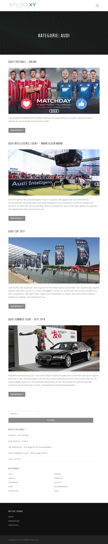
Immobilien (13, 482)
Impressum (13, 525)
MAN (10, 486)
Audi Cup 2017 (16, 231)
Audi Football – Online (22, 62)
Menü (97, 5)
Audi (10, 474)
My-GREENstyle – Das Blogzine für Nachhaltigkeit (30, 447)
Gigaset (11, 478)
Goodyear (58, 478)
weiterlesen (15, 130)
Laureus (57, 482)
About (11, 516)
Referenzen (13, 490)
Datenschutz (13, 521)
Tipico (56, 490)
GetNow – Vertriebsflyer (18, 435)
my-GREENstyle (60, 486)
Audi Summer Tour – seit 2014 (26, 319)
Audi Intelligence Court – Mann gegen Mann (35, 144)
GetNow (57, 474)
